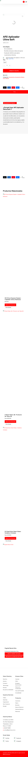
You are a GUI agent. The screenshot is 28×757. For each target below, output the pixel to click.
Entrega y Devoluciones (18, 684)
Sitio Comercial (6, 704)
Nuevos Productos (19, 707)
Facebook (18, 738)
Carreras (17, 679)
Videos (4, 697)
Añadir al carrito (14, 70)
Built (4, 754)
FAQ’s (16, 681)
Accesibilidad (18, 692)
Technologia (5, 685)
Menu (14, 91)
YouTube (7, 738)
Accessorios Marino (19, 77)
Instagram (18, 741)
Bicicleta (17, 705)
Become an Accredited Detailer (14, 656)
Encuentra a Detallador (8, 689)
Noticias (5, 687)
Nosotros (5, 679)
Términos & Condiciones (18, 687)
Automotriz (17, 700)
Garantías (5, 699)
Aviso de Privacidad (19, 690)
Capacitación (6, 702)
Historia (4, 681)
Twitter (7, 741)
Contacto (5, 683)
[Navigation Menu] (26, 1)
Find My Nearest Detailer (14, 653)
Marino (7, 78)
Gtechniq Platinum (19, 709)
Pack (4, 60)
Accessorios (11, 77)
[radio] (5, 62)
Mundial (4, 706)
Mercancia (17, 711)
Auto (4, 78)
